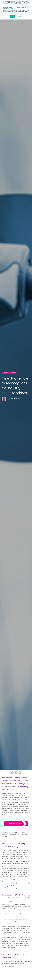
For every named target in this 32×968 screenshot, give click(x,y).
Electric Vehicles (9, 372)
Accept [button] (12, 16)
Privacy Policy (12, 8)
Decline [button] (19, 16)
